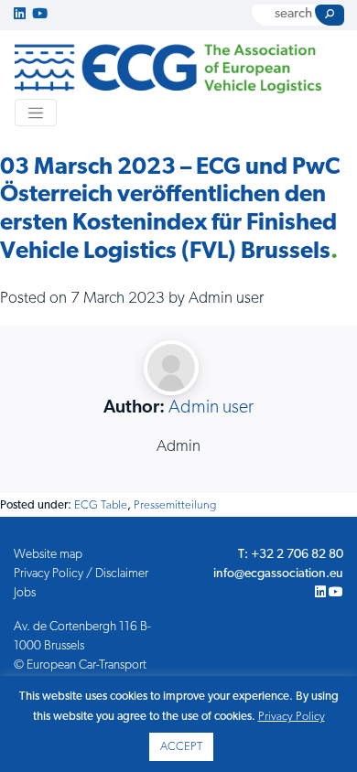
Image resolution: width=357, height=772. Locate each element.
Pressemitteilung (175, 505)
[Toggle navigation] (36, 112)
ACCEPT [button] (181, 747)
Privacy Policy (291, 717)
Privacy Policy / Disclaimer (81, 574)
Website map (48, 555)
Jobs (25, 593)
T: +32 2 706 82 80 (290, 555)
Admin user (211, 408)
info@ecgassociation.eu (278, 574)
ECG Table (100, 505)
